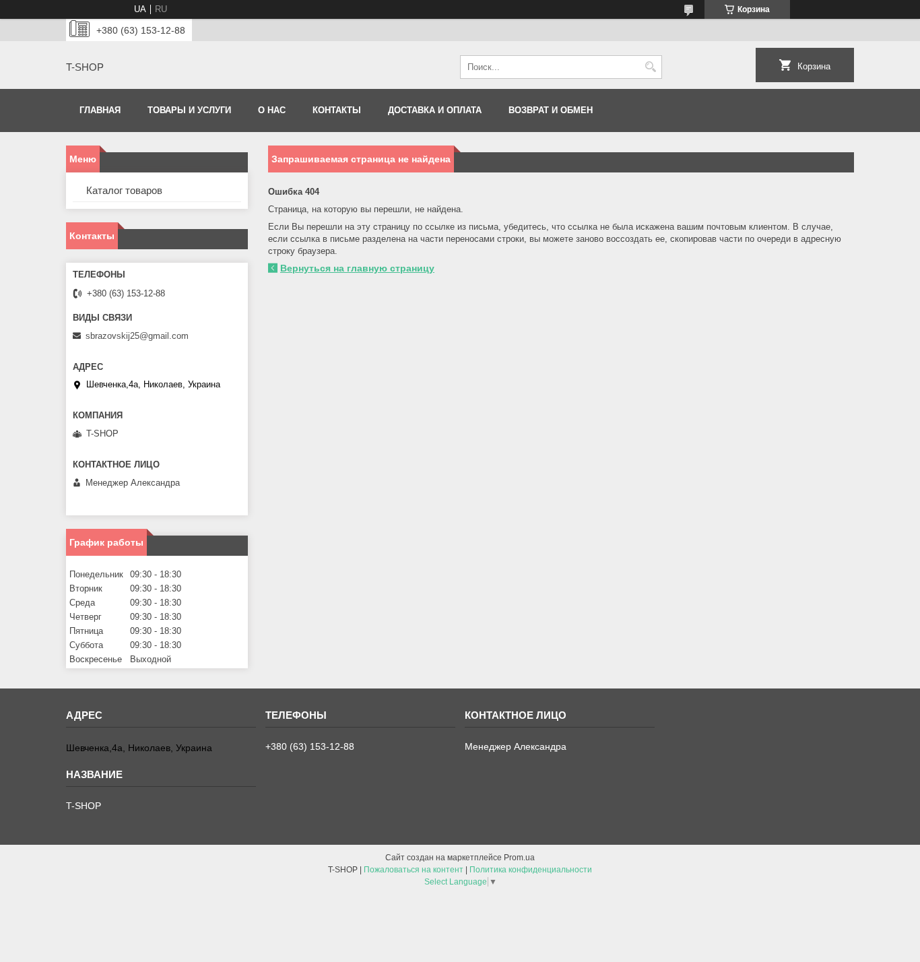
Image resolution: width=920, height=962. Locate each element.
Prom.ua (519, 857)
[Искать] (650, 67)
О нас (272, 110)
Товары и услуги (189, 110)
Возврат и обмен (550, 110)
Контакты (337, 110)
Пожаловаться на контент (413, 869)
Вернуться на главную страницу (357, 268)
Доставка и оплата (435, 110)
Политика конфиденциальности (530, 869)
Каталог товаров (124, 190)
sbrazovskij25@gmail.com (137, 336)
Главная (100, 110)
